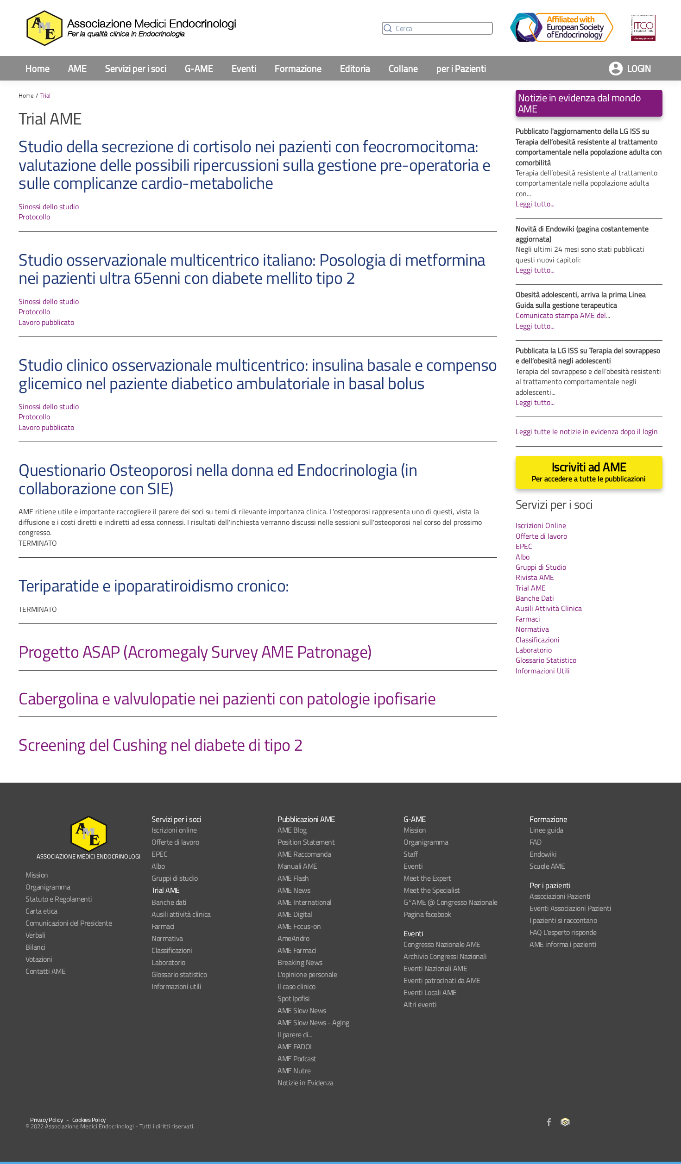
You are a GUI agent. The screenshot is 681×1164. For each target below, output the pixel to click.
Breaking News (299, 962)
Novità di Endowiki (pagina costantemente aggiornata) (582, 233)
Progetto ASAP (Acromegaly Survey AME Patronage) (195, 651)
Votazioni (38, 959)
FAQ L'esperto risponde (563, 932)
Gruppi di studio (174, 878)
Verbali (35, 934)
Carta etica (41, 910)
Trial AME (531, 587)
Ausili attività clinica (181, 914)
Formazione (298, 68)
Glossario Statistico (546, 660)
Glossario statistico (179, 974)
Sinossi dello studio (49, 206)
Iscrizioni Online (541, 525)
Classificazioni (538, 639)
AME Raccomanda (304, 853)
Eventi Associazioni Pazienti (570, 908)
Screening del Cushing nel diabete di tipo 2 (161, 744)
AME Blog (291, 829)
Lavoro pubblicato (46, 322)
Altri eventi (420, 1004)
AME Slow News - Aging (313, 1022)
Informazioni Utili (543, 670)
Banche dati (169, 902)
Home (37, 68)
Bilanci (35, 946)
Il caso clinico (296, 986)
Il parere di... (294, 1034)
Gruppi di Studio (541, 567)
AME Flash (293, 878)
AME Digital (294, 914)
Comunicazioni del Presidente (68, 922)
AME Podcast (296, 1058)
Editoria (355, 68)
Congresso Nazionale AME (442, 944)
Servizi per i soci (135, 68)
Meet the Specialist (432, 890)
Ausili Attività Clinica (549, 608)
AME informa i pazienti (563, 944)
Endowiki (543, 853)
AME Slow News (301, 1010)
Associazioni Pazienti (560, 896)
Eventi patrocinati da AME (442, 980)
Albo (523, 556)
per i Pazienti (461, 68)
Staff (411, 853)
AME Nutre (294, 1070)
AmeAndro (293, 938)
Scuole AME (547, 865)
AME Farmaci (296, 950)
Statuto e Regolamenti (58, 898)
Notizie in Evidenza (305, 1082)
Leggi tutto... (535, 203)
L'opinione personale (307, 974)
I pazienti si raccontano (563, 920)
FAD (536, 841)
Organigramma (47, 886)
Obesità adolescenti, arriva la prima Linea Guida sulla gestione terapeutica (581, 299)
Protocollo (34, 216)
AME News (293, 890)
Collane (403, 68)
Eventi (244, 68)
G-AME (199, 68)
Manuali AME (297, 865)
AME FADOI (294, 1046)
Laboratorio (534, 649)
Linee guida (546, 829)
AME (77, 68)
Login (639, 68)
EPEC (524, 546)
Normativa (532, 629)
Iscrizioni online (174, 829)
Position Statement (305, 841)
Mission (36, 874)
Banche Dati (535, 598)
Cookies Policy (89, 1119)
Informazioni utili (176, 986)
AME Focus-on (299, 926)
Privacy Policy (46, 1119)
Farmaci (528, 618)
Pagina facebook (427, 914)
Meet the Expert (427, 878)
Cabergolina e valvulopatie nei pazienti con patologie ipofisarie (227, 698)
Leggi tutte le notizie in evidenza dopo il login (587, 431)
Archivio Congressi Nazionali (445, 956)
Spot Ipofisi (293, 998)
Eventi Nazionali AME (435, 968)
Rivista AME (535, 577)
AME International (304, 902)
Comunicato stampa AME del (561, 315)
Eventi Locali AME (430, 992)
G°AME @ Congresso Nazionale (451, 902)
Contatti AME (45, 971)
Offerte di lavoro (541, 536)
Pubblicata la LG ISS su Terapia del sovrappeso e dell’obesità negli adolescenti (588, 355)
